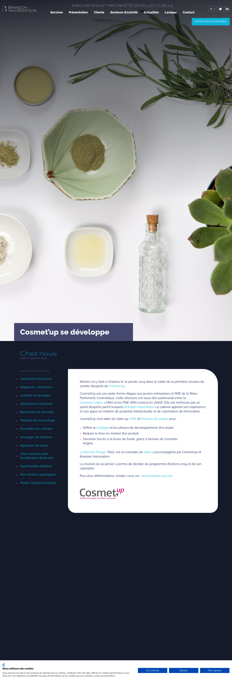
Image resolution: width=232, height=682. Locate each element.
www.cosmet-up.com (157, 476)
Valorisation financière (36, 379)
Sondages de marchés (36, 437)
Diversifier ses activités (36, 428)
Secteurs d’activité (124, 12)
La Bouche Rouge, (93, 452)
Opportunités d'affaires (211, 21)
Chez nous (38, 353)
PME (133, 419)
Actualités (151, 12)
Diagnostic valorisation (36, 387)
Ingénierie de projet (34, 445)
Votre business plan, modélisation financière (37, 456)
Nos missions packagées (38, 474)
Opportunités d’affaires (36, 466)
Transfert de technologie (37, 420)
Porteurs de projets (154, 419)
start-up (149, 452)
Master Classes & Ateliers (38, 483)
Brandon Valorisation (139, 407)
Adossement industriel (36, 403)
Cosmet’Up (117, 386)
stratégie (102, 427)
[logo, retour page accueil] (19, 9)
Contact (188, 12)
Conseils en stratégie (35, 395)
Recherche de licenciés (37, 412)
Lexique (171, 12)
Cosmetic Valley (91, 402)
